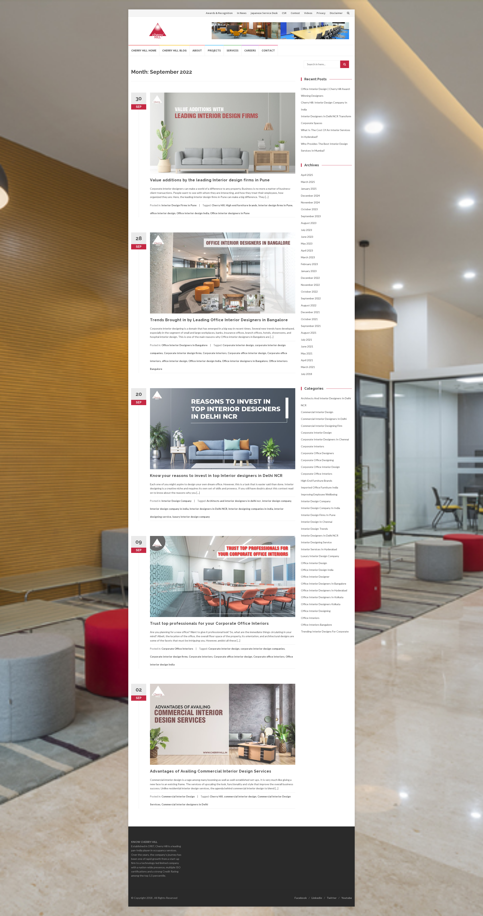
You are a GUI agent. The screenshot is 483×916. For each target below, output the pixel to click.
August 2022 (308, 305)
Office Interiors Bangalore (316, 624)
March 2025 (308, 181)
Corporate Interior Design (316, 432)
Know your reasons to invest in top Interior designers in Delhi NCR (216, 475)
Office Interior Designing (316, 610)
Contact (268, 50)
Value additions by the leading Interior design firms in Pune (210, 180)
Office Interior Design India (317, 569)
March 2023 (308, 257)
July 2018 (306, 374)
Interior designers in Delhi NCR (208, 508)
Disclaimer (336, 13)
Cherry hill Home (143, 50)
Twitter (332, 897)
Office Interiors (310, 617)
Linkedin (316, 897)
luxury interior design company (191, 516)
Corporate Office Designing (317, 460)
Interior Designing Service (316, 542)
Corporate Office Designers (317, 453)
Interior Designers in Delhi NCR (319, 535)
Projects (214, 50)
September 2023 (311, 216)
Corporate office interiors (269, 656)
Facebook (301, 897)
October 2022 (309, 291)
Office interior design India (193, 213)
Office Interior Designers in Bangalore (185, 345)
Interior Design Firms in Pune (179, 205)
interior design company (276, 500)
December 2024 (310, 195)
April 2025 (307, 174)
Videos (308, 13)
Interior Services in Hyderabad (319, 549)
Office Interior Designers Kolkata (320, 604)
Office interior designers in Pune (230, 213)
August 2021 (308, 332)
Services (232, 50)
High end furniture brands (241, 205)
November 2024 (310, 202)
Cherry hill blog (174, 50)
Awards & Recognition (219, 13)
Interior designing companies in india (250, 508)
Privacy (321, 13)
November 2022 (310, 284)
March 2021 (308, 367)
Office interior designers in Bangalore (245, 361)
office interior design (162, 213)
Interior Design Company (177, 500)
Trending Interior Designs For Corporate (325, 631)
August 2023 (308, 223)
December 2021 (310, 312)
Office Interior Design (314, 563)
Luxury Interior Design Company (320, 556)
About (197, 50)
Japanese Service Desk (264, 13)
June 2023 (307, 236)
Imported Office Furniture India (319, 487)
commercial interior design (240, 796)
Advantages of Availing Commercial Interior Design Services (210, 771)
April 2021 (307, 360)
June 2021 (307, 346)
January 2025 (309, 188)
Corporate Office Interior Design (320, 466)
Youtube (346, 897)
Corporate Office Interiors (177, 648)
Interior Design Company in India (320, 508)
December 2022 (310, 277)
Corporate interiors (215, 353)
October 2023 (309, 209)
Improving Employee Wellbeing (319, 494)
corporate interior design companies (263, 648)
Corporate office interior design (247, 353)
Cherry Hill (218, 205)
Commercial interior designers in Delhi (185, 804)
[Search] (344, 64)
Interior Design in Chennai (316, 521)
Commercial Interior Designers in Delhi (324, 418)
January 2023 (309, 271)
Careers (250, 50)
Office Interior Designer (315, 576)
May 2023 (306, 243)
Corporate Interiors (312, 446)
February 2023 (309, 264)
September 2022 (311, 298)
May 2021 (306, 353)
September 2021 (311, 325)
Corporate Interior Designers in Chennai (325, 439)
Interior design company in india (169, 508)
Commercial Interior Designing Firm (321, 425)
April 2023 (307, 250)
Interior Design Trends (314, 528)
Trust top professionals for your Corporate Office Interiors (209, 623)
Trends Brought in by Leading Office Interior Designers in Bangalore (219, 320)
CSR (284, 13)
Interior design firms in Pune (275, 205)
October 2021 (309, 319)
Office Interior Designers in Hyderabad (324, 590)
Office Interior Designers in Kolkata (322, 597)
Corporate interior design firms (183, 353)
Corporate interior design (238, 345)
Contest (295, 13)
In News (241, 13)
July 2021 (306, 339)
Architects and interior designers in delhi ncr (234, 500)
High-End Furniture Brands (316, 480)
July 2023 (306, 229)
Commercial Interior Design (178, 796)
